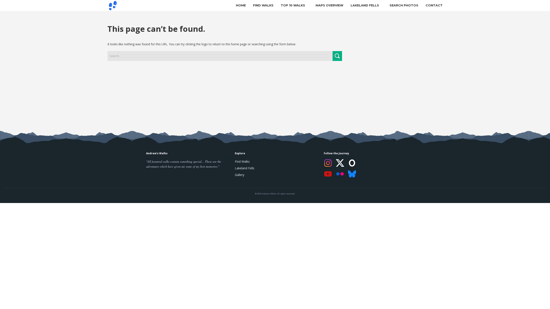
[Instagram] (328, 163)
